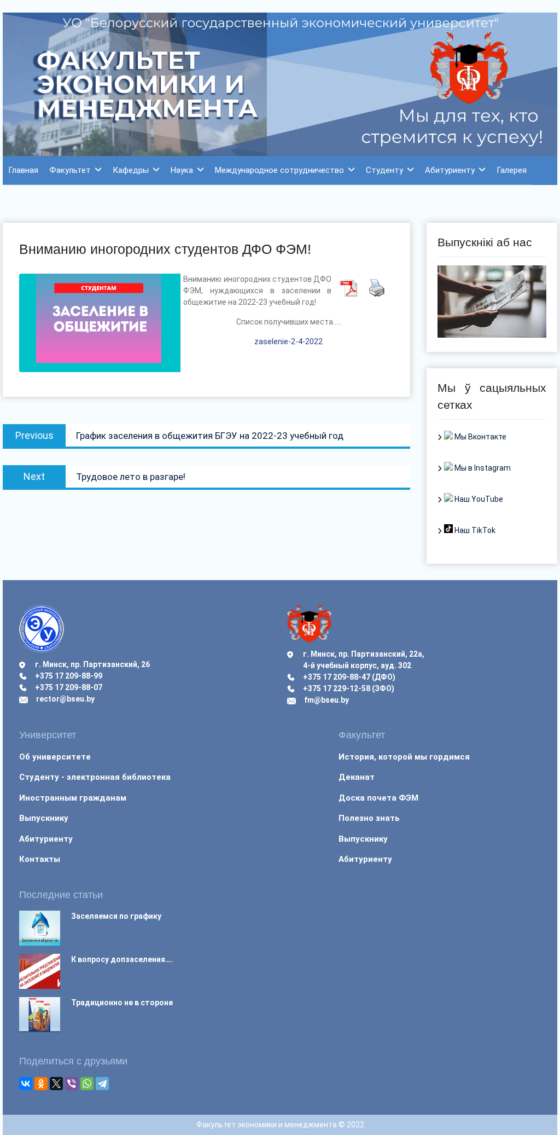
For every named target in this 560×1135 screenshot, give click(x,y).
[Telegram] (102, 1083)
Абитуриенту (450, 170)
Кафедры (131, 170)
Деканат (357, 777)
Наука (182, 170)
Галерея (512, 170)
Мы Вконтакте (479, 436)
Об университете (55, 757)
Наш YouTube (478, 499)
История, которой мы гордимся (404, 757)
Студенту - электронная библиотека (95, 777)
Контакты (39, 859)
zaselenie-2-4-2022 (288, 341)
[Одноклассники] (41, 1083)
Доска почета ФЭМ (378, 798)
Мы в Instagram (482, 468)
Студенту (384, 170)
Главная (23, 170)
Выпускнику (43, 818)
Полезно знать (369, 818)
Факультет (70, 170)
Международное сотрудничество (279, 170)
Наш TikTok (474, 530)
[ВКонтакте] (25, 1083)
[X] (56, 1083)
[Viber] (71, 1083)
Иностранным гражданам (72, 798)
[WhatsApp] (87, 1083)
